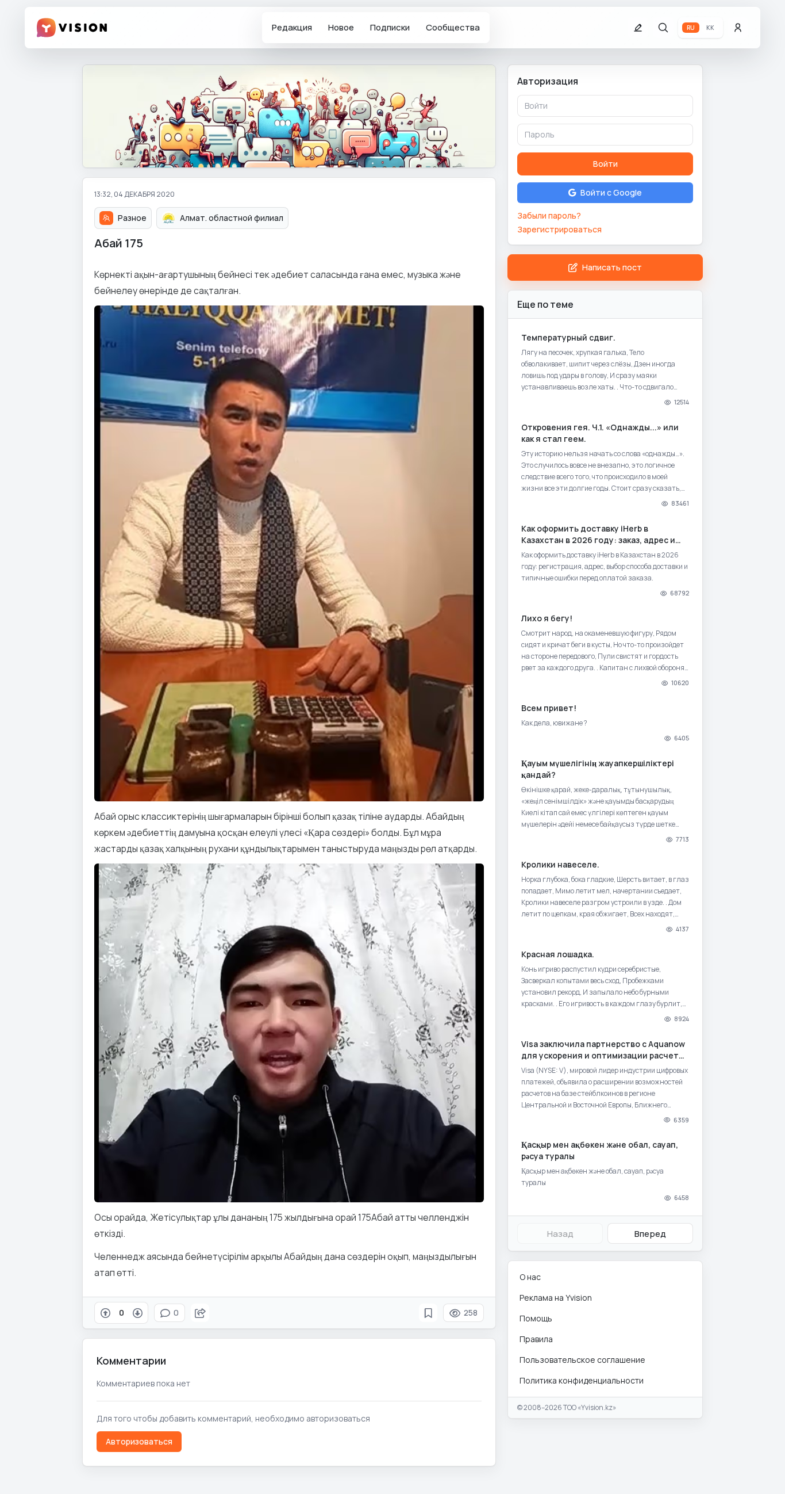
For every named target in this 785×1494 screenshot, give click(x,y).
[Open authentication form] (738, 27)
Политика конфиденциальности (582, 1380)
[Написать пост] (638, 27)
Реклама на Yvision (556, 1297)
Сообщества (453, 27)
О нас (530, 1276)
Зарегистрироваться (559, 229)
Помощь (536, 1318)
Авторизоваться (139, 1441)
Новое (341, 27)
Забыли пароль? (549, 215)
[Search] (663, 27)
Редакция (292, 27)
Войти (605, 163)
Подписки (390, 27)
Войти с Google (611, 192)
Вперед (650, 1234)
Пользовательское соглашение (582, 1359)
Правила (536, 1338)
